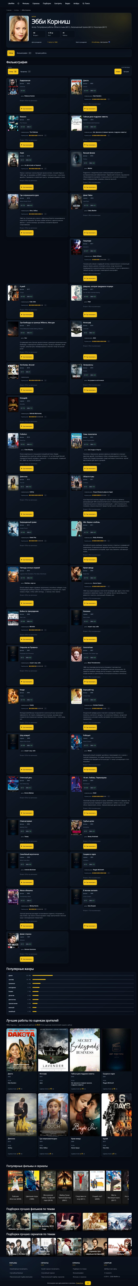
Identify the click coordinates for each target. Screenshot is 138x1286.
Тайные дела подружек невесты (95, 116)
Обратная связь (111, 1269)
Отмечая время (26, 821)
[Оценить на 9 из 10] (104, 99)
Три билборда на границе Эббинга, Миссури (37, 322)
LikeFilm (11, 3)
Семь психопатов (90, 434)
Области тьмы (88, 476)
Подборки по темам (79, 1269)
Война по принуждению (29, 611)
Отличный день (26, 777)
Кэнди (22, 690)
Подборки (47, 3)
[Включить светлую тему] (18, 3)
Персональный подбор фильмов (21, 1277)
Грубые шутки (88, 821)
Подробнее (79, 1283)
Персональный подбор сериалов (52, 1277)
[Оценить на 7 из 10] (101, 99)
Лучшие (126, 71)
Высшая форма (89, 153)
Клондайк (23, 398)
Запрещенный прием (28, 522)
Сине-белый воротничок (29, 854)
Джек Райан (87, 195)
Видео (67, 3)
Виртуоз (23, 116)
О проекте (108, 1273)
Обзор (11, 53)
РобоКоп (23, 434)
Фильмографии (78, 1273)
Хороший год (88, 690)
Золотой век (88, 647)
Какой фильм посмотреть (18, 1269)
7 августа (50, 42)
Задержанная (25, 80)
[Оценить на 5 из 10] (98, 99)
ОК (88, 1283)
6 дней (22, 286)
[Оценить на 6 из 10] (100, 99)
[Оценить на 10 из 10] (105, 99)
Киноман (86, 611)
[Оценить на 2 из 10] (94, 99)
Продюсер (25, 71)
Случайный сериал (48, 1273)
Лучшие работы (40, 53)
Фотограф (87, 322)
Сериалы (36, 3)
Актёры (76, 3)
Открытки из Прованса (28, 647)
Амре (22, 153)
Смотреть (58, 3)
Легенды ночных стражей (30, 568)
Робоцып (86, 735)
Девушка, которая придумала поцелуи (98, 286)
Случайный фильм (16, 1273)
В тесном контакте (90, 890)
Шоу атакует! (25, 735)
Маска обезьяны (26, 890)
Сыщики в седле (89, 854)
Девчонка (23, 476)
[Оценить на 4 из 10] (97, 99)
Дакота (86, 80)
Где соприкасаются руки (29, 195)
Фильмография (24, 53)
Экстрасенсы (88, 365)
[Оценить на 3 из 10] (95, 99)
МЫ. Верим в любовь (91, 522)
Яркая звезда (88, 568)
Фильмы (26, 3)
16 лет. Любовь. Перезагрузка (94, 777)
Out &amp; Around (27, 365)
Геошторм (87, 241)
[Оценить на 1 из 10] (93, 99)
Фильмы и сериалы (79, 1277)
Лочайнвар (96, 42)
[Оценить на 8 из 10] (103, 99)
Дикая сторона (25, 934)
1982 (55, 42)
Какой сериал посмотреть (50, 1269)
